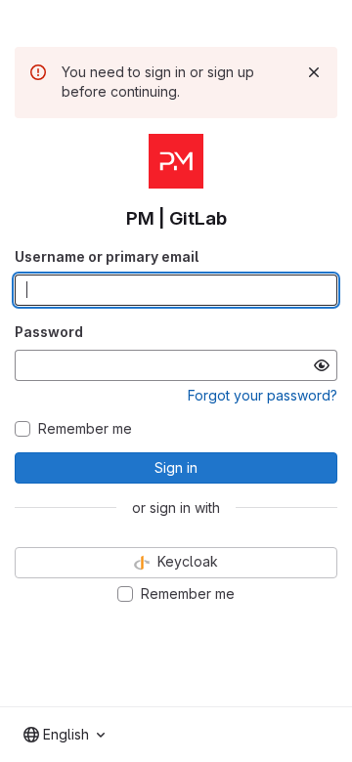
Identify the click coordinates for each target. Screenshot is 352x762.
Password (49, 331)
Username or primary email (106, 256)
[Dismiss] (314, 72)
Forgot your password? (262, 395)
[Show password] (321, 365)
